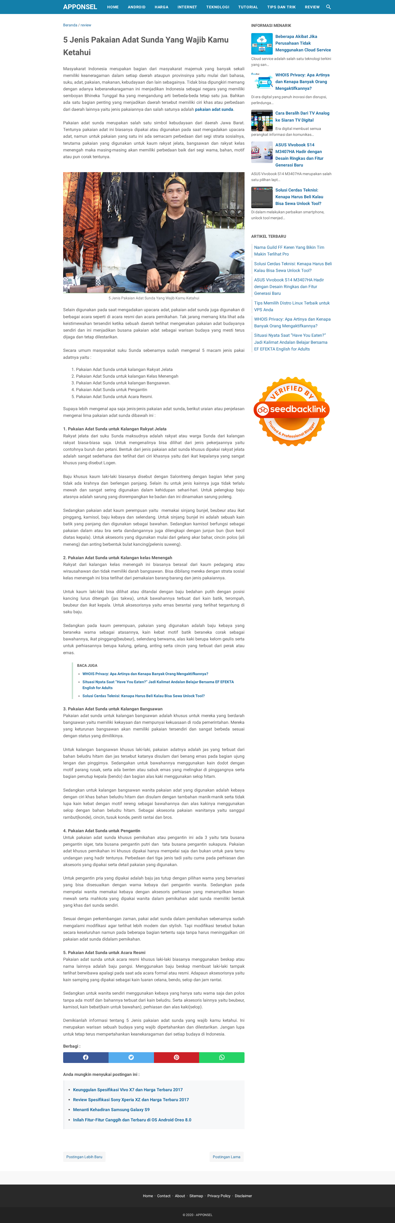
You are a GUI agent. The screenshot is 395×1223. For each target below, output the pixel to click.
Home (148, 1196)
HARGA (161, 7)
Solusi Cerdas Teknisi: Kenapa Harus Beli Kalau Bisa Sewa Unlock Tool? (143, 696)
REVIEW (312, 7)
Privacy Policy (219, 1196)
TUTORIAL (248, 7)
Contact (164, 1196)
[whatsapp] (222, 1057)
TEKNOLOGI (217, 7)
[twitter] (131, 1057)
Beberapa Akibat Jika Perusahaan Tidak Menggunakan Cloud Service (303, 43)
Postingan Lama (226, 1157)
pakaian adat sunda (214, 109)
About (180, 1196)
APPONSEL (80, 7)
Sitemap (196, 1196)
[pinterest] (176, 1057)
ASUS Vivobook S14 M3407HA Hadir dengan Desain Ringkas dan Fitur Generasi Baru (289, 286)
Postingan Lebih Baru (84, 1157)
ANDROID (137, 7)
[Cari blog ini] (328, 7)
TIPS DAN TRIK (281, 7)
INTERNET (187, 7)
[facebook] (86, 1057)
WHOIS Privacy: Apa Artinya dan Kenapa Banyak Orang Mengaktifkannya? (145, 674)
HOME (113, 7)
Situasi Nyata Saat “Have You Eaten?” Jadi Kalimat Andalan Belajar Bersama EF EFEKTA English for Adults (291, 342)
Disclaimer (243, 1196)
